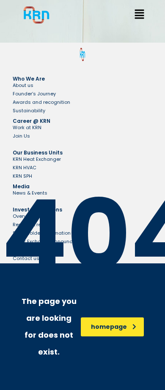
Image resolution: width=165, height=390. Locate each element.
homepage (109, 326)
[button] (139, 15)
